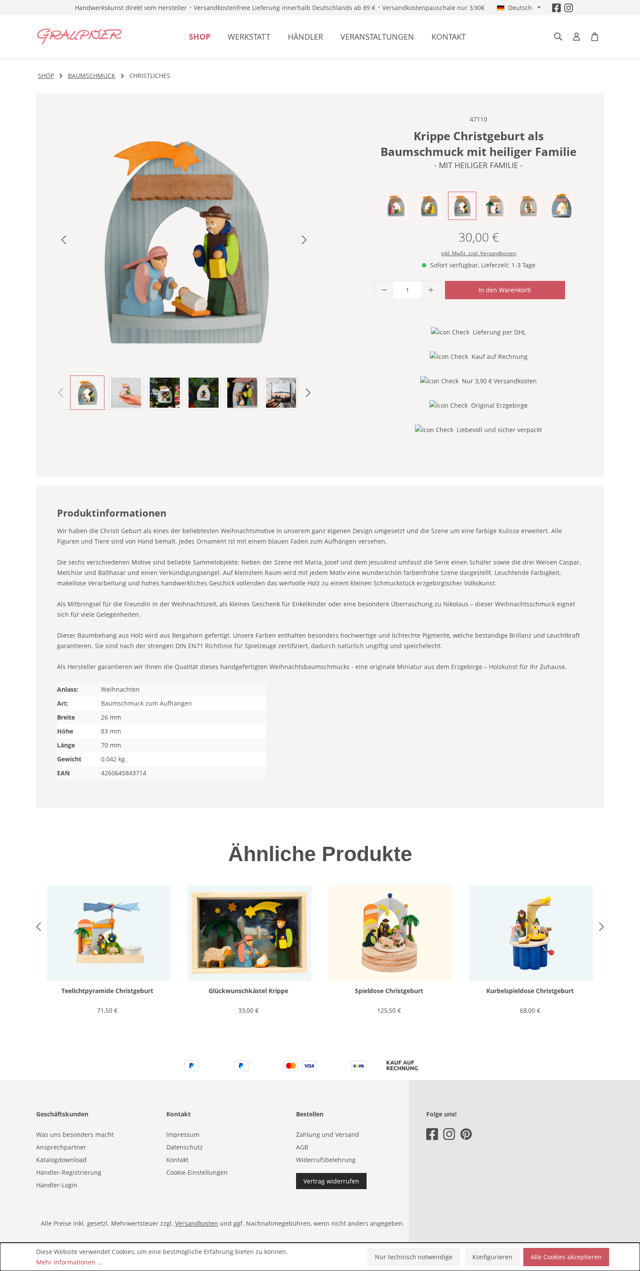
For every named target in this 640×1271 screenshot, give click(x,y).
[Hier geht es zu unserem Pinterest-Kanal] (466, 1134)
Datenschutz (184, 1147)
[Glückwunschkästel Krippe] (249, 933)
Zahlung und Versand (327, 1134)
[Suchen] (558, 36)
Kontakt (177, 1160)
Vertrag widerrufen (331, 1181)
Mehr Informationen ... (69, 1262)
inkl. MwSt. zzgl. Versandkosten (478, 253)
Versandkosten (196, 1223)
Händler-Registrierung (68, 1172)
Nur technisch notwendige (413, 1257)
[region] (184, 262)
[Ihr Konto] (576, 36)
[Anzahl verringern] (384, 290)
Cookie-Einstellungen (197, 1172)
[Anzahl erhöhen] (431, 290)
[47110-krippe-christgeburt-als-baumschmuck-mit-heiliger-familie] (184, 241)
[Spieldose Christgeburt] (390, 933)
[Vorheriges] (63, 241)
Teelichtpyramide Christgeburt (107, 991)
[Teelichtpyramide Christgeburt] (108, 933)
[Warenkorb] (595, 36)
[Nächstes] (304, 241)
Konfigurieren (492, 1257)
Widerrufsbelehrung (326, 1160)
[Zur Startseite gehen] (79, 36)
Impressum (182, 1134)
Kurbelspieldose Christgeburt (530, 991)
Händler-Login (56, 1185)
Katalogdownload (61, 1160)
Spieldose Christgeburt (389, 991)
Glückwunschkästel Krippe (248, 991)
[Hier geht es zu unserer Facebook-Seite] (556, 7)
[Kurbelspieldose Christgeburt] (531, 933)
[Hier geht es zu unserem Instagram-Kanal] (568, 7)
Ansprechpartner (61, 1147)
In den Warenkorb (504, 290)
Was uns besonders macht (75, 1134)
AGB (302, 1147)
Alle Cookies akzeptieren (566, 1257)
